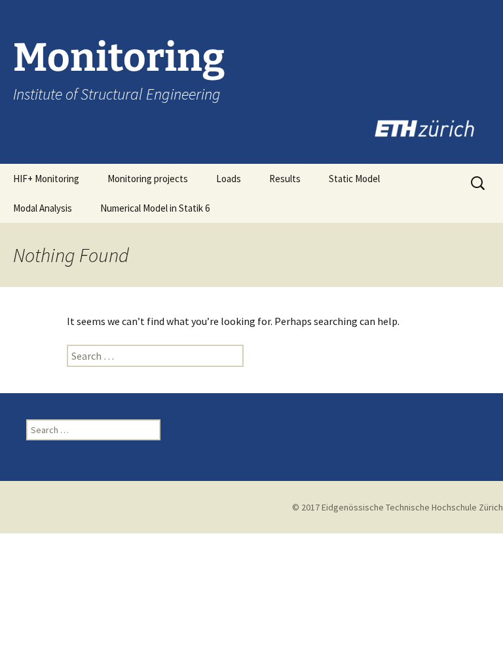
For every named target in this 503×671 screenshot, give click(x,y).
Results (285, 178)
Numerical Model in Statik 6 (155, 208)
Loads (228, 178)
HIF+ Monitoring (46, 178)
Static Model (354, 178)
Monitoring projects (147, 178)
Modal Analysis (42, 208)
